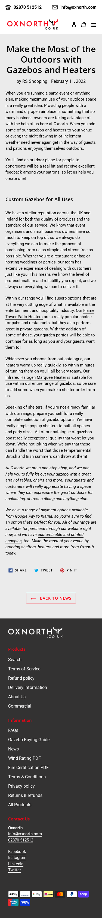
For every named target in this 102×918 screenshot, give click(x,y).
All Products (19, 804)
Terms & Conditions (27, 776)
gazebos (36, 130)
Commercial (19, 706)
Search (14, 659)
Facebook (17, 851)
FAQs (13, 730)
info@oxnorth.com (25, 833)
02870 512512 (20, 840)
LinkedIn (15, 863)
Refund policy (21, 678)
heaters (59, 130)
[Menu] (93, 24)
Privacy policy (21, 786)
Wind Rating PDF (24, 758)
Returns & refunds (25, 795)
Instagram (17, 857)
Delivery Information (27, 687)
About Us (17, 696)
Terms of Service (24, 668)
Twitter (14, 869)
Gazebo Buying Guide (29, 739)
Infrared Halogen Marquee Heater (35, 377)
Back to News (55, 598)
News (13, 749)
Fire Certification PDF (28, 767)
